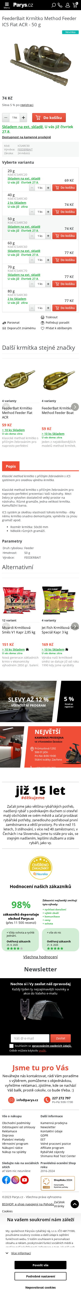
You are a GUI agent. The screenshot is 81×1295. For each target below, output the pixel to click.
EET (42, 1139)
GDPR (44, 1135)
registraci (26, 105)
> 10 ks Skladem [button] (13, 430)
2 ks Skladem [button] (17, 203)
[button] (68, 5)
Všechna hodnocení (40, 956)
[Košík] (75, 5)
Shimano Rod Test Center (58, 1156)
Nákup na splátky (14, 1152)
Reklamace (9, 1131)
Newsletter (48, 1127)
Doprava (8, 1135)
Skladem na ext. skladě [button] (22, 126)
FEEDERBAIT (25, 149)
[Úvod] (24, 5)
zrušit (42, 1050)
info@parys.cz (27, 1100)
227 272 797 (61, 1098)
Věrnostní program (15, 1144)
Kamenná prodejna (53, 1123)
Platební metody (13, 1139)
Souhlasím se (23, 1046)
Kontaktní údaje (51, 1131)
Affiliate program (52, 1148)
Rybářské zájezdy (52, 1152)
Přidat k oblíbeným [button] (59, 328)
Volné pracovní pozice (55, 1144)
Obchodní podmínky (16, 1123)
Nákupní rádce (12, 1148)
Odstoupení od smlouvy (18, 1127)
